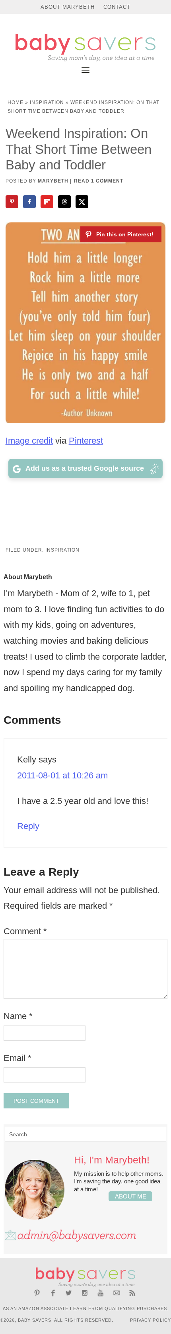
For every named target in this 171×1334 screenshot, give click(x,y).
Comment (25, 931)
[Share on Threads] (65, 201)
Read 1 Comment (98, 181)
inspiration (47, 102)
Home (15, 102)
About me (130, 1196)
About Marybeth (68, 7)
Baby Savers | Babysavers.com (85, 47)
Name (18, 1016)
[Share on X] (83, 201)
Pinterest (86, 441)
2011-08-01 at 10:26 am (62, 775)
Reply (28, 826)
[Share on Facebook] (30, 201)
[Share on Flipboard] (48, 201)
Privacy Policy (150, 1320)
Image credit (29, 441)
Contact (116, 7)
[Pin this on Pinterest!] (120, 234)
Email (17, 1058)
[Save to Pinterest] (13, 201)
